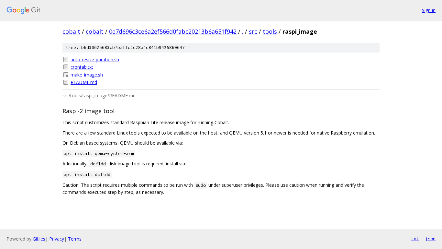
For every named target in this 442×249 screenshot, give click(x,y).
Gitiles (39, 239)
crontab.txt (82, 67)
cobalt (71, 31)
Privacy (56, 239)
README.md (84, 82)
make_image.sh (87, 75)
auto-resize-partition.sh (95, 59)
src (253, 31)
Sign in (429, 10)
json (430, 239)
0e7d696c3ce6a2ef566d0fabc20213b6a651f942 (173, 31)
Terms (75, 239)
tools (270, 31)
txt (415, 239)
